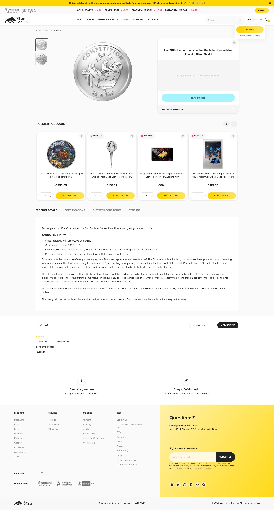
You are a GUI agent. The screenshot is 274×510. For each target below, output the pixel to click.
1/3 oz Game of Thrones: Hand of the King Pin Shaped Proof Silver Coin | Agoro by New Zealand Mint (111, 175)
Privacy (120, 446)
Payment (86, 419)
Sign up (256, 36)
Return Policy (88, 433)
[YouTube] (197, 484)
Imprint (120, 455)
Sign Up (262, 10)
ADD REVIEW (228, 325)
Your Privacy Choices (127, 464)
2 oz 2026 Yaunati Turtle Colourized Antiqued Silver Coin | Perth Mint (61, 175)
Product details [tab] (46, 210)
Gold (89, 10)
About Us (121, 437)
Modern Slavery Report (128, 460)
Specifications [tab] (75, 210)
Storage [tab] (134, 210)
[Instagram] (184, 484)
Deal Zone (19, 419)
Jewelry (18, 456)
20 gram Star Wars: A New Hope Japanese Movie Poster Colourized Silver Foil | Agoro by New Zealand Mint (213, 175)
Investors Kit (88, 442)
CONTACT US (198, 3)
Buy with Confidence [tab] (107, 210)
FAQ (119, 432)
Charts (85, 429)
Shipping (86, 424)
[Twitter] (178, 484)
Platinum (147, 10)
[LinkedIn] (190, 484)
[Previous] (55, 72)
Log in (250, 29)
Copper (18, 442)
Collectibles (20, 447)
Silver (116, 10)
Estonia (115, 503)
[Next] (150, 72)
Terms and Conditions (93, 438)
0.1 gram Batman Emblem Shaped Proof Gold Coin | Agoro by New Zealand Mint (162, 175)
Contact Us (122, 419)
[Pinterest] (203, 484)
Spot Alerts (53, 424)
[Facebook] (171, 484)
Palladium (181, 10)
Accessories (20, 452)
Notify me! (198, 97)
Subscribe (225, 457)
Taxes (119, 441)
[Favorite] (234, 42)
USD (142, 503)
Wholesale (53, 429)
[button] (198, 109)
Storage (52, 419)
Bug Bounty (122, 450)
